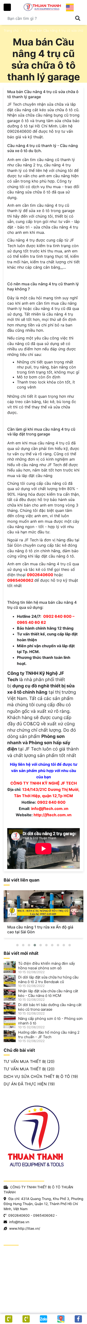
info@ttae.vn (19, 1222)
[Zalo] (43, 1319)
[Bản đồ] (61, 1319)
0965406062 (44, 1215)
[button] (17, 945)
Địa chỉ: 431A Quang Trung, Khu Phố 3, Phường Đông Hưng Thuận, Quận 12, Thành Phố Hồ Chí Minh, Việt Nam (43, 1204)
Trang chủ (11, 30)
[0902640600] (26, 1319)
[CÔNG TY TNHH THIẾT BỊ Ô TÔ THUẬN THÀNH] (43, 7)
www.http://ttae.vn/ (24, 1228)
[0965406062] (8, 1319)
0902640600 (19, 1215)
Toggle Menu (7, 7)
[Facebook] (78, 1319)
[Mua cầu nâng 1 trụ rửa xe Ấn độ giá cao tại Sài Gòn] (43, 906)
